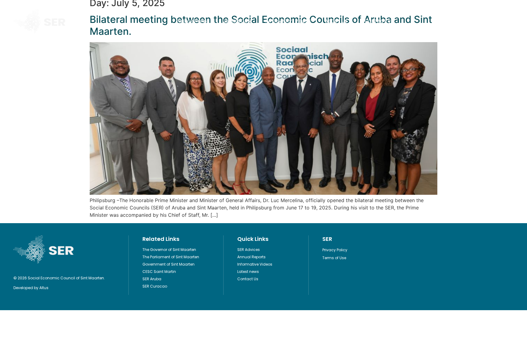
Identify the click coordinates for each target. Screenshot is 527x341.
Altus (43, 287)
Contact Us (378, 21)
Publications (191, 21)
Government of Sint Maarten (168, 264)
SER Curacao (154, 286)
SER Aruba (151, 278)
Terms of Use (334, 257)
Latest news (248, 271)
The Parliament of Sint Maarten (170, 256)
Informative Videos (288, 21)
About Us (336, 21)
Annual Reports (251, 256)
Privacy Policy (334, 249)
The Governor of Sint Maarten (169, 249)
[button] (509, 21)
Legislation (237, 21)
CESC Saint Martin (159, 271)
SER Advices (248, 249)
